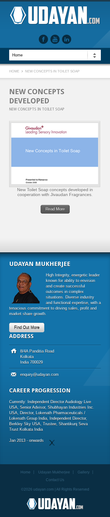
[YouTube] (55, 39)
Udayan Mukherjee (54, 472)
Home (14, 71)
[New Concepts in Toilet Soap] (54, 154)
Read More (55, 209)
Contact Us (55, 480)
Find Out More (26, 327)
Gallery (84, 472)
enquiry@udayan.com (39, 374)
